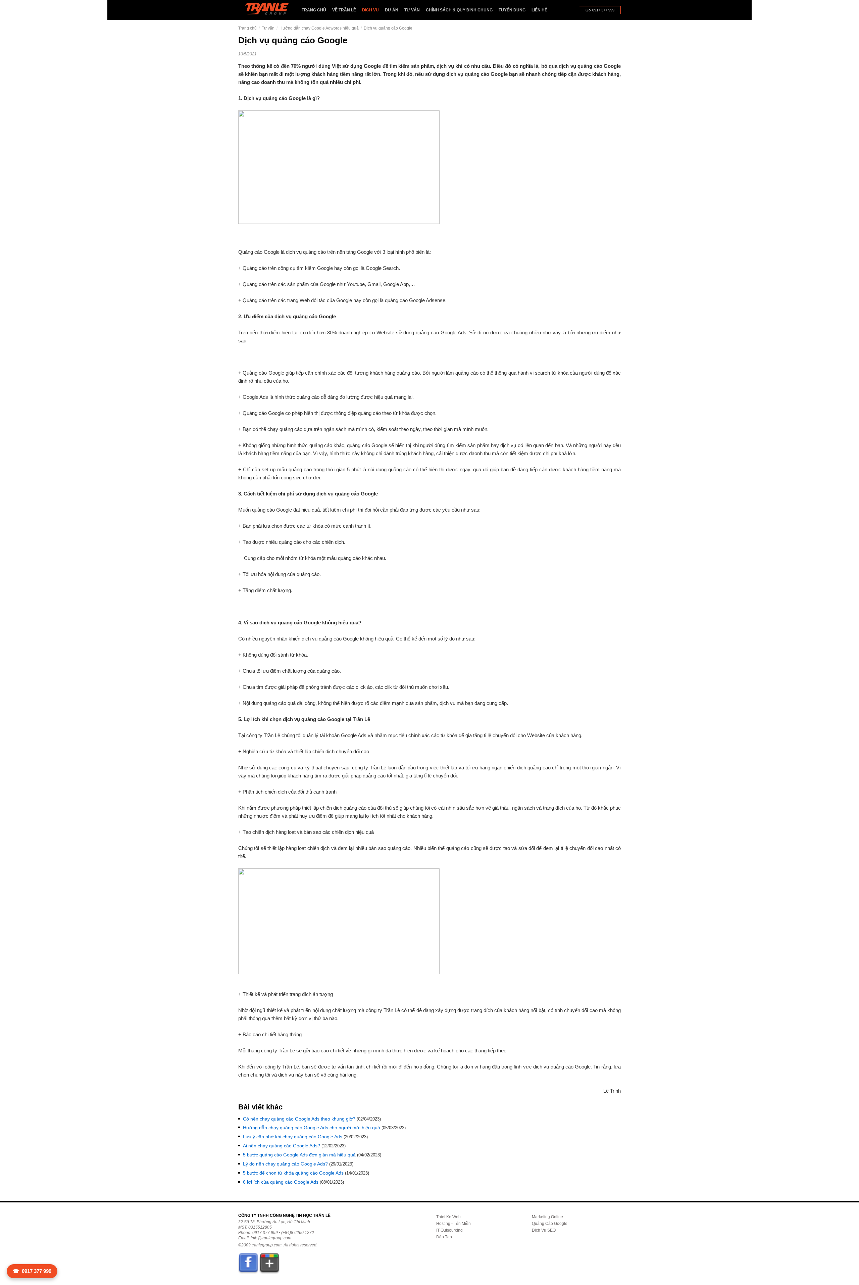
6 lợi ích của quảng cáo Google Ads (280, 1182)
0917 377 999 (32, 1271)
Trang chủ (314, 10)
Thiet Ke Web (448, 1217)
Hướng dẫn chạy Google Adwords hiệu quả (319, 28)
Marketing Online (547, 1217)
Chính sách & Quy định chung (459, 10)
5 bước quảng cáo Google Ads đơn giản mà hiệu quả (299, 1154)
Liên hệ (539, 10)
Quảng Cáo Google (549, 1223)
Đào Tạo (444, 1237)
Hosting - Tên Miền (453, 1223)
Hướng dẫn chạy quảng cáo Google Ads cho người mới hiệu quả (311, 1127)
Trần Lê (270, 10)
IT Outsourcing (449, 1230)
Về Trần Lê (344, 10)
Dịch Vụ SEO (544, 1230)
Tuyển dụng (512, 10)
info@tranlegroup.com (271, 1238)
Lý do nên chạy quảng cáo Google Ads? (285, 1164)
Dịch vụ (370, 10)
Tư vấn (412, 10)
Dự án (391, 10)
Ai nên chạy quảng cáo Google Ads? (281, 1145)
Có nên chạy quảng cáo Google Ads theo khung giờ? (299, 1119)
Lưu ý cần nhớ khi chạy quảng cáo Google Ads (292, 1136)
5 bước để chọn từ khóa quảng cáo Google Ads (293, 1173)
